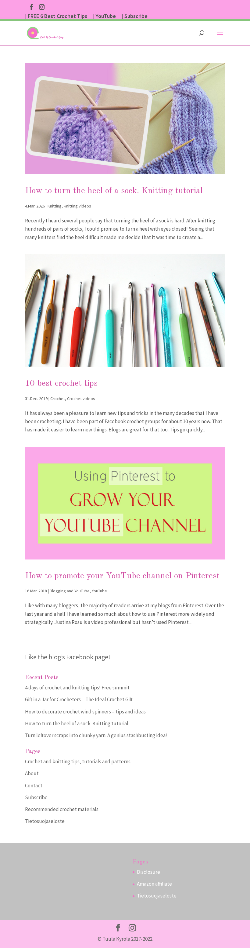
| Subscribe (135, 16)
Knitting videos (77, 206)
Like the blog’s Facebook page (66, 657)
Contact (33, 785)
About (32, 773)
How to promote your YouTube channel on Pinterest (122, 576)
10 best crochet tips (61, 383)
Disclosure (148, 872)
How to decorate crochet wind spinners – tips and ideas (85, 711)
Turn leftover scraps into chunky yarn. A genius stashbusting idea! (96, 735)
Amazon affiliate (154, 883)
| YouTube (104, 16)
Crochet (57, 398)
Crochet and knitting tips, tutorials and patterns (77, 761)
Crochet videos (81, 398)
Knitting (55, 206)
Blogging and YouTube (70, 591)
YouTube (99, 591)
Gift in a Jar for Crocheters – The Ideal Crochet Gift (79, 699)
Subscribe (36, 797)
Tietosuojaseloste (45, 821)
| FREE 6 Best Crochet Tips (56, 16)
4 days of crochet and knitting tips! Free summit (77, 687)
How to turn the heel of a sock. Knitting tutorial (114, 191)
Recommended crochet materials (61, 809)
